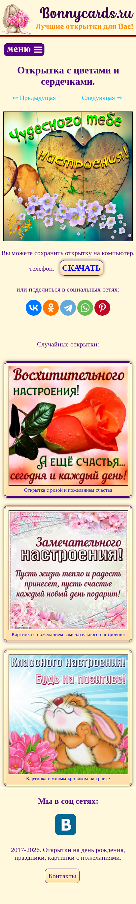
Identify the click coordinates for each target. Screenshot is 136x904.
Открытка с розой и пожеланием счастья (68, 490)
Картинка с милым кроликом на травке (68, 778)
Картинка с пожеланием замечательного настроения (68, 634)
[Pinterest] (102, 308)
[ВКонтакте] (34, 308)
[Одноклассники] (51, 308)
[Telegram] (68, 308)
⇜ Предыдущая (34, 97)
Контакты (62, 876)
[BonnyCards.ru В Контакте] (65, 824)
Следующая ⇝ (102, 97)
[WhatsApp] (85, 308)
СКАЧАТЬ (81, 267)
